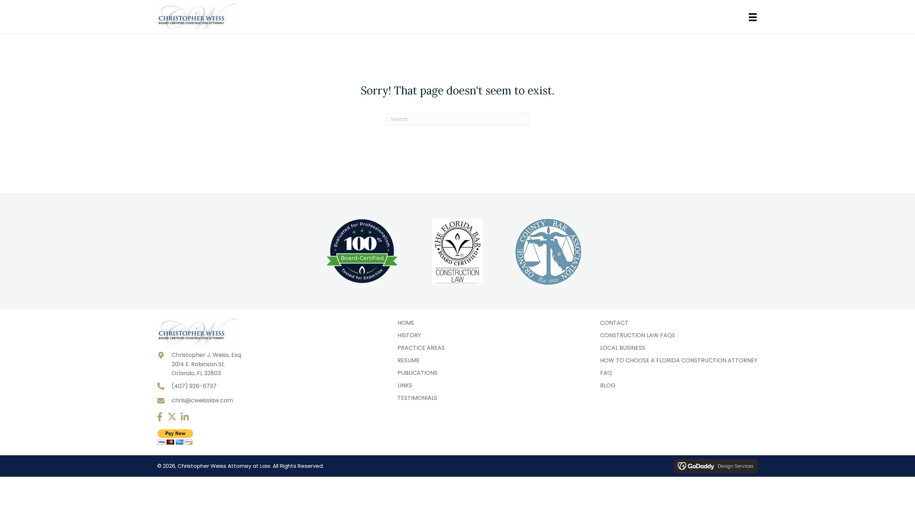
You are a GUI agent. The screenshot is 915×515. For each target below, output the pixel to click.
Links (404, 385)
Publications (417, 373)
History (409, 335)
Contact (614, 323)
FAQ (606, 373)
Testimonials (417, 398)
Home (405, 323)
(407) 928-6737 (194, 386)
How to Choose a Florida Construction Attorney (678, 360)
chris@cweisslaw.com (202, 400)
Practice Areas (421, 348)
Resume (408, 360)
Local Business (622, 348)
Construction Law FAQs (637, 335)
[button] (159, 416)
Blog (607, 385)
